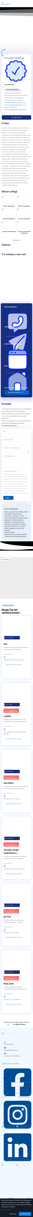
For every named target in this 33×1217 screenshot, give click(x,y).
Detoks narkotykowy (24, 1097)
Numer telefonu (8, 439)
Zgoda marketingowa (10, 471)
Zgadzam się (25, 1214)
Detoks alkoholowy (24, 1093)
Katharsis (21, 1161)
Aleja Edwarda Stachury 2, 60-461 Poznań (16, 387)
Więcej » (10, 1159)
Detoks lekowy (22, 1100)
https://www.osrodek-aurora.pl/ (14, 366)
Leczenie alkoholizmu (24, 1082)
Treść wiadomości (9, 456)
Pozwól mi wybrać (6, 1209)
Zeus (6, 1161)
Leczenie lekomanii (24, 1089)
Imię (4, 431)
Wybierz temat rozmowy (11, 448)
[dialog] (16, 1207)
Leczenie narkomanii (24, 1086)
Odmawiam (13, 1214)
